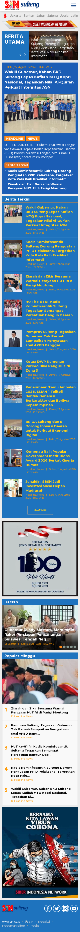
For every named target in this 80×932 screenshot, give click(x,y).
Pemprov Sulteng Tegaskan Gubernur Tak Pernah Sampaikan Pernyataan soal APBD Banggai (51, 338)
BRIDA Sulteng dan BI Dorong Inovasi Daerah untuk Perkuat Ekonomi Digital (47, 428)
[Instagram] (64, 909)
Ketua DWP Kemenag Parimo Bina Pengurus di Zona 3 (48, 366)
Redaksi (44, 921)
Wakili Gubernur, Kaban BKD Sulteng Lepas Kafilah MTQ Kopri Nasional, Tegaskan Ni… (41, 792)
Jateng (52, 15)
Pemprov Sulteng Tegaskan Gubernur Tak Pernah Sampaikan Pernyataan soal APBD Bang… (42, 729)
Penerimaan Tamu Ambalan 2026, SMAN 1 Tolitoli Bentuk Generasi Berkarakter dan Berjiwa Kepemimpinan (51, 396)
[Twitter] (56, 909)
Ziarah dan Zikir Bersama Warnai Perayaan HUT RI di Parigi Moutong (37, 186)
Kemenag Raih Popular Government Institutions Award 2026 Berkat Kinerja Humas (50, 458)
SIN (31, 921)
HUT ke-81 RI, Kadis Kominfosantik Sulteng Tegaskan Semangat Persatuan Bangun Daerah (49, 308)
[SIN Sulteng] (23, 5)
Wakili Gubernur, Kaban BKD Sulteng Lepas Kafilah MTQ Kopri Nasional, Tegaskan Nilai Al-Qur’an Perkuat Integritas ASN (49, 216)
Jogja (64, 15)
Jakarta (15, 15)
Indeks (34, 925)
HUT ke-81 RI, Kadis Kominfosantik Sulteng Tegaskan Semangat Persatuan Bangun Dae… (39, 750)
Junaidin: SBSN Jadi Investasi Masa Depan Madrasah (45, 485)
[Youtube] (73, 909)
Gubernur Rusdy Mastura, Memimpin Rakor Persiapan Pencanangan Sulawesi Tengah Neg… (39, 634)
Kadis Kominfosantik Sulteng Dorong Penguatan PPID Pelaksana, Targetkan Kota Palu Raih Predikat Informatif (41, 175)
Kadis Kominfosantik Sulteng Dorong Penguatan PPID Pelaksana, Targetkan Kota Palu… (43, 771)
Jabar (40, 15)
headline (14, 139)
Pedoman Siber (13, 925)
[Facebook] (47, 909)
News (33, 139)
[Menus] (74, 5)
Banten (29, 15)
